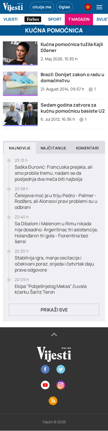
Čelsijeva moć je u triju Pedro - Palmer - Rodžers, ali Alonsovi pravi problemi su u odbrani (56, 201)
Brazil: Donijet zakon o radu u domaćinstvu (72, 77)
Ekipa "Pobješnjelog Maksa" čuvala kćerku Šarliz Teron (51, 289)
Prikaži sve (54, 310)
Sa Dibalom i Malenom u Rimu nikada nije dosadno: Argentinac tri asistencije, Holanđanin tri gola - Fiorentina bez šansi (56, 233)
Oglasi (64, 6)
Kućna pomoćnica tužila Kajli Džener (72, 47)
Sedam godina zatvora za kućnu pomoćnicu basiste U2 (73, 108)
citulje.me (42, 6)
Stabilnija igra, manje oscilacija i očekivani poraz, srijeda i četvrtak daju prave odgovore (54, 264)
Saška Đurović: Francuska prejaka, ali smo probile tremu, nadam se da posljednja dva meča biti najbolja (53, 173)
